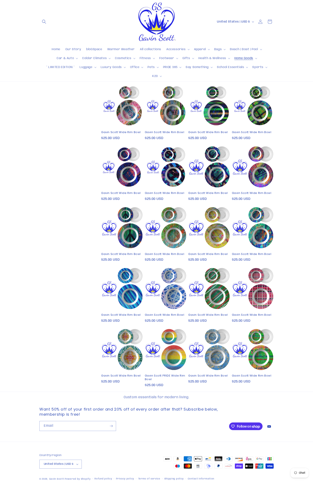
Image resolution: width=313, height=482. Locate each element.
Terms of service (149, 479)
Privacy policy (125, 479)
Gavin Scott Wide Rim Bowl (121, 132)
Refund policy (103, 479)
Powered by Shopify (78, 479)
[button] (44, 21)
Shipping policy (174, 479)
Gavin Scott (57, 479)
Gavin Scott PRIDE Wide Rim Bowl (165, 377)
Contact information (201, 479)
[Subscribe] (111, 426)
